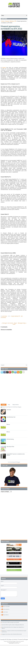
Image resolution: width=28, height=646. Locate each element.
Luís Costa (5, 612)
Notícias (12, 21)
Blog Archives (16, 404)
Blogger (18, 462)
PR (15, 21)
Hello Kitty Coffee (10, 446)
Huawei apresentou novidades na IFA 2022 (11, 27)
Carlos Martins (6, 609)
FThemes (10, 641)
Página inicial (15, 324)
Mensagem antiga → (22, 323)
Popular (3, 404)
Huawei (7, 21)
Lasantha (22, 641)
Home (2, 21)
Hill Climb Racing (10, 439)
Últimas (8, 424)
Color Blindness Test (10, 417)
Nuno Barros (6, 614)
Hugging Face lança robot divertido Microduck (12, 634)
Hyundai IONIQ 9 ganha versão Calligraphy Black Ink (13, 624)
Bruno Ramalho (6, 606)
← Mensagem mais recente (7, 323)
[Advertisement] (14, 11)
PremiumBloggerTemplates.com (14, 642)
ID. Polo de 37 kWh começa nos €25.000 (10, 622)
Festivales (8, 409)
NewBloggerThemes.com (14, 643)
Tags (9, 404)
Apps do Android (13, 639)
